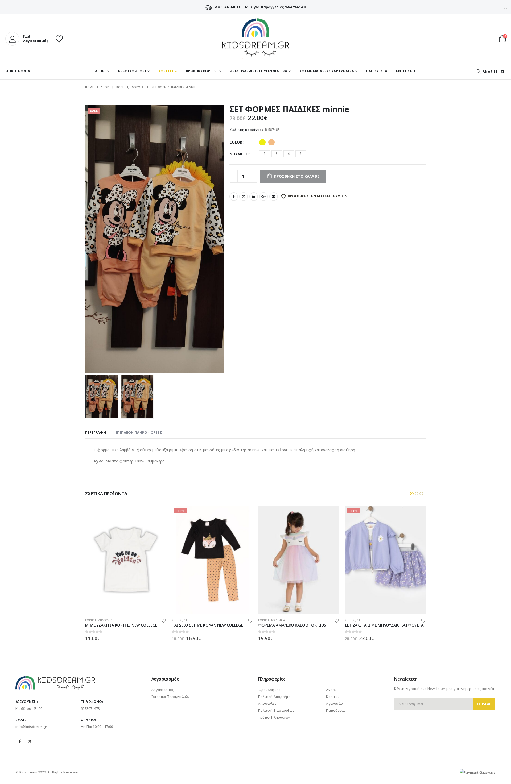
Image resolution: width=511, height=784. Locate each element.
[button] (491, 71)
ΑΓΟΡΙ (100, 71)
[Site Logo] (255, 38)
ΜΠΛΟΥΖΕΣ (105, 620)
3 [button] (277, 153)
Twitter (243, 196)
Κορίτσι (332, 696)
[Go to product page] (125, 560)
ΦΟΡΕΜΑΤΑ (278, 620)
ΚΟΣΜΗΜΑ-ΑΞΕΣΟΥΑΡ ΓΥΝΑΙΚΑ (326, 71)
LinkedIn (253, 196)
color (235, 142)
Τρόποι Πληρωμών (274, 717)
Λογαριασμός (162, 689)
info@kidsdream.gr (31, 726)
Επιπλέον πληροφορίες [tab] (138, 432)
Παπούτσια (335, 710)
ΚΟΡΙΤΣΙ (166, 71)
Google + (263, 196)
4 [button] (289, 153)
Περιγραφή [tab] (95, 432)
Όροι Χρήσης (269, 689)
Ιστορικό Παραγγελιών (170, 696)
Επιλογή (157, 514)
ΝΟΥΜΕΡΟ (239, 153)
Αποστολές (267, 703)
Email (273, 196)
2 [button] (264, 153)
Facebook (233, 196)
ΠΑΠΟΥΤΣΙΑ (376, 71)
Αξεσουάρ (334, 703)
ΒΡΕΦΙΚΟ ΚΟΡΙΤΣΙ (202, 71)
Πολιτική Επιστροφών (276, 710)
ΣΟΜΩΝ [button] (271, 142)
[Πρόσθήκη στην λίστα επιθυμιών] (163, 620)
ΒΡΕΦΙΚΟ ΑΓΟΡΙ (132, 71)
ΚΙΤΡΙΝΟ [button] (262, 142)
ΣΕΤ (186, 620)
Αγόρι (331, 689)
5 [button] (301, 153)
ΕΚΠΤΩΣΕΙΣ (406, 71)
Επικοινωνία (17, 71)
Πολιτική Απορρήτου (275, 696)
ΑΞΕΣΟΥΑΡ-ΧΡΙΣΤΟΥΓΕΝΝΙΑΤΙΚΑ (258, 71)
